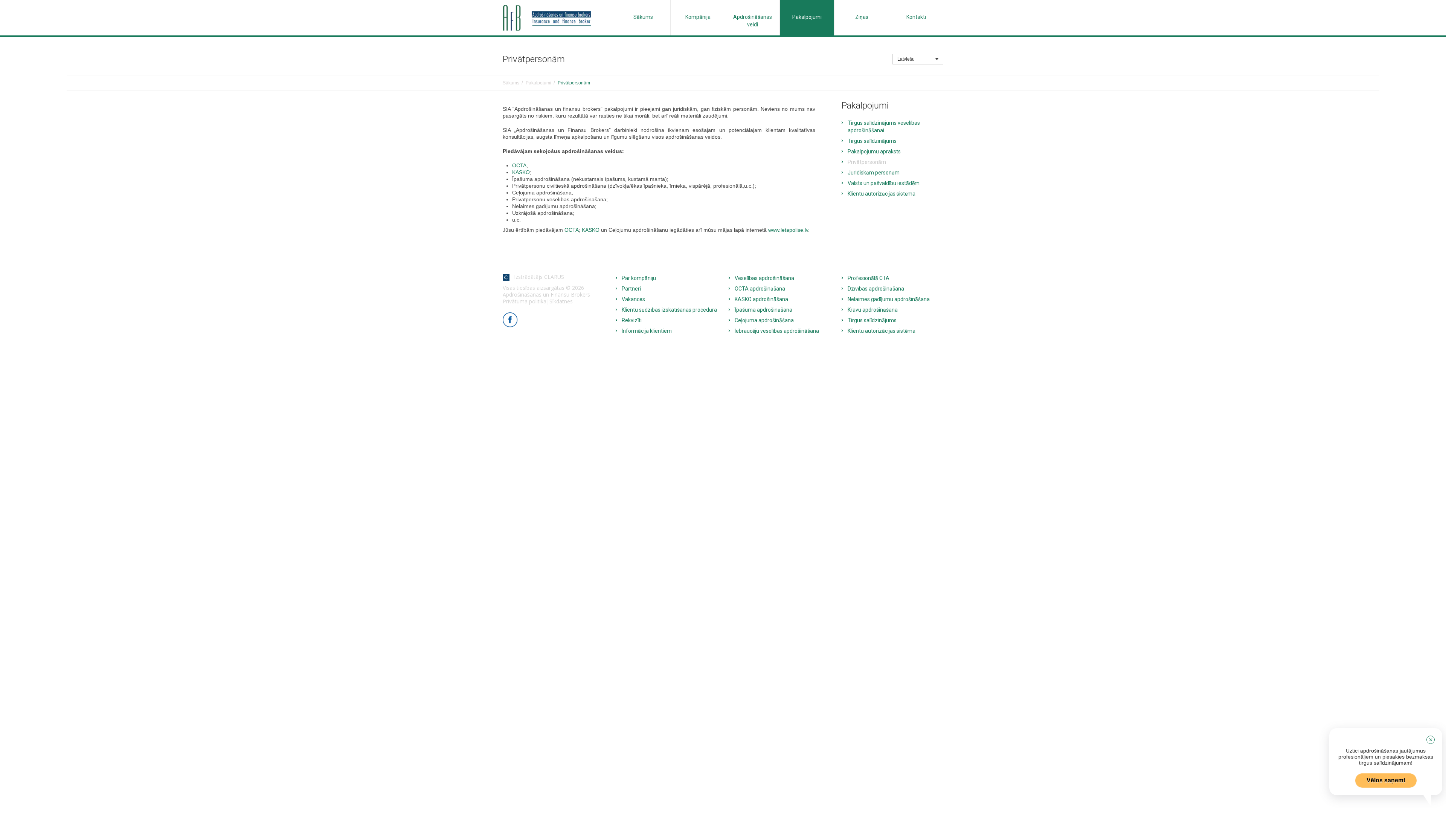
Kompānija (698, 17)
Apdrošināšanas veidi (752, 21)
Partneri (631, 289)
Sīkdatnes (561, 301)
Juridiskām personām (874, 173)
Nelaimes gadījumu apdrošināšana (889, 299)
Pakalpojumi (807, 17)
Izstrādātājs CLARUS (536, 276)
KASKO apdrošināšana (761, 299)
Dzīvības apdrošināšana (876, 289)
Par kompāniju (639, 278)
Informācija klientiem (647, 331)
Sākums (643, 17)
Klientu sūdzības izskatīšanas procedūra (669, 310)
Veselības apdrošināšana (764, 278)
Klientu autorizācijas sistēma (881, 194)
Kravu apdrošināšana (873, 310)
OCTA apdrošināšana (760, 289)
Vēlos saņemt (1386, 780)
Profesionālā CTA (868, 278)
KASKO (521, 172)
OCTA (519, 165)
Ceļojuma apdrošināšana (764, 320)
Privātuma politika (524, 301)
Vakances (633, 299)
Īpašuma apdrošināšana (763, 310)
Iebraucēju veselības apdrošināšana (777, 331)
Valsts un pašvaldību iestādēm (884, 183)
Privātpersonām (867, 162)
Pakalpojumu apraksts (874, 151)
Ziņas (861, 17)
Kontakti (916, 17)
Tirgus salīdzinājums (872, 141)
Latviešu (906, 59)
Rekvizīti (632, 320)
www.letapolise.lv (788, 230)
